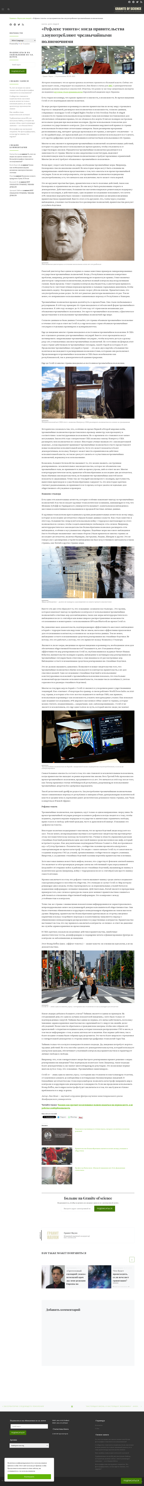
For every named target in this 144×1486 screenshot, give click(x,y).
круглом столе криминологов (68, 92)
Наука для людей (24, 18)
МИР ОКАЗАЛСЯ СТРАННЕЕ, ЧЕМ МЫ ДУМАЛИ (22, 184)
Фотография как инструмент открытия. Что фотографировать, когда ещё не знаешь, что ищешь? (22, 132)
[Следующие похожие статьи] (131, 1259)
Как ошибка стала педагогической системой (20, 113)
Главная (13, 18)
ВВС (110, 86)
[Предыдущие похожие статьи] (126, 1259)
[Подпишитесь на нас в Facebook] (129, 2)
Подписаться (104, 1209)
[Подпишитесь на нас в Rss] (141, 2)
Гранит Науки (48, 76)
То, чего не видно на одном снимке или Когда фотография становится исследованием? (22, 90)
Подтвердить (29, 1477)
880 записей (70, 1238)
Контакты (98, 1425)
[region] (29, 1470)
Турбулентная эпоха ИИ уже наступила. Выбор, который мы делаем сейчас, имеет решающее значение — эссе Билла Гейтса (22, 121)
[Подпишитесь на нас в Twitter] (137, 2)
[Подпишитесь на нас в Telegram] (133, 2)
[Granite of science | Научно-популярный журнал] (128, 8)
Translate (26, 44)
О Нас (97, 1428)
